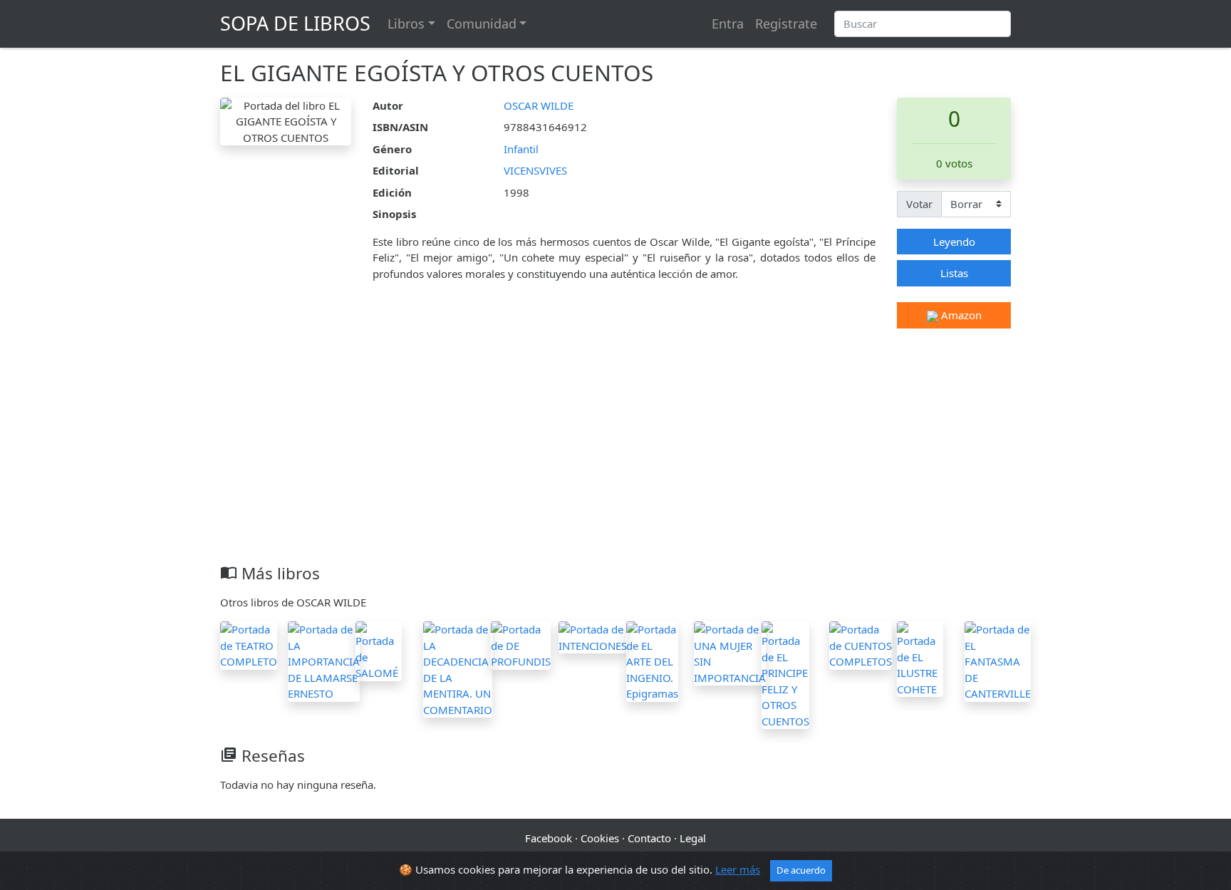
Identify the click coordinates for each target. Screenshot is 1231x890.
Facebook (548, 838)
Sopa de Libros (295, 23)
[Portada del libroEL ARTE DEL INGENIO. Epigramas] (652, 660)
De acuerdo (801, 870)
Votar (919, 204)
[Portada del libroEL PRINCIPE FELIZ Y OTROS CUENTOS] (785, 674)
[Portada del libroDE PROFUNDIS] (521, 644)
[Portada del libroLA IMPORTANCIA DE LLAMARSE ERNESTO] (324, 660)
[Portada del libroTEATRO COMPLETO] (248, 644)
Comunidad (481, 23)
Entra (728, 23)
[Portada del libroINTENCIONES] (593, 636)
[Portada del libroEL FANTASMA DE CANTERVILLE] (998, 660)
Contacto (649, 838)
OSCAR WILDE (538, 105)
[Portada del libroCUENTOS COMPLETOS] (860, 644)
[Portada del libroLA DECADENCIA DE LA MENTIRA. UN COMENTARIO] (457, 668)
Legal (693, 838)
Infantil (521, 149)
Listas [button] (954, 273)
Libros (406, 23)
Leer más (737, 869)
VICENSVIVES (535, 170)
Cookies (600, 838)
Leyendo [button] (954, 241)
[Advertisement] (615, 457)
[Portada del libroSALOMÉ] (378, 650)
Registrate (786, 23)
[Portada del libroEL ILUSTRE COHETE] (920, 658)
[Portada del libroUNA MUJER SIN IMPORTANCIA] (730, 652)
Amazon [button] (960, 315)
